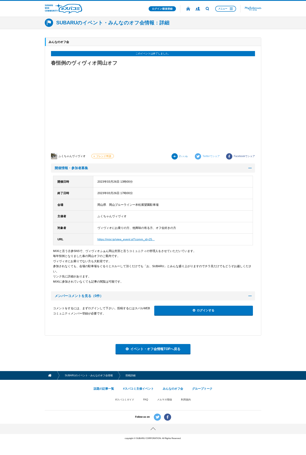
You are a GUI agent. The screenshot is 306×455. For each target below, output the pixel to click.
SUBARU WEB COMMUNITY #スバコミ (63, 9)
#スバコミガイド (124, 399)
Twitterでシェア (211, 156)
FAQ (145, 399)
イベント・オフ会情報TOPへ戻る (155, 349)
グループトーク (202, 388)
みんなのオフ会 (173, 388)
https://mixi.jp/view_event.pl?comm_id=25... (126, 239)
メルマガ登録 (164, 399)
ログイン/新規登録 (162, 8)
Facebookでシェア (244, 156)
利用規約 (186, 399)
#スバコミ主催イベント (138, 388)
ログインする (205, 310)
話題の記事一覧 (104, 388)
